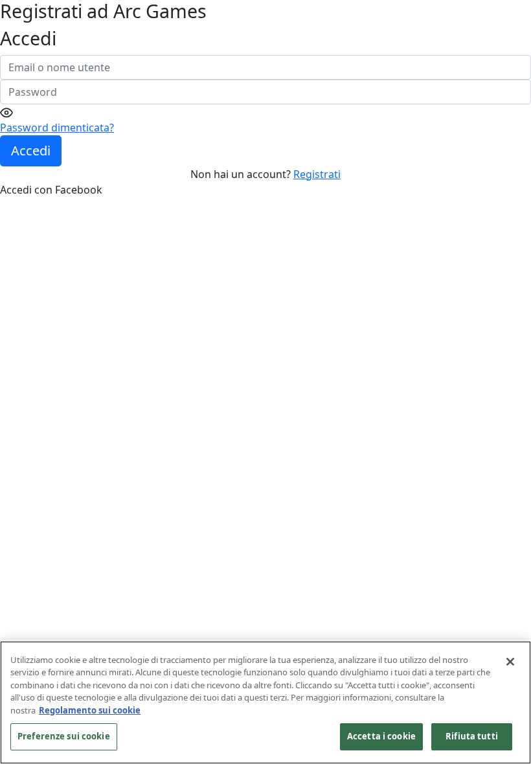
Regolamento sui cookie (90, 710)
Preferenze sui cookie (63, 736)
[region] (265, 702)
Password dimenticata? (57, 127)
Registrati (317, 174)
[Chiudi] (510, 661)
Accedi (31, 150)
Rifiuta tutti (472, 736)
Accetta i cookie (381, 736)
